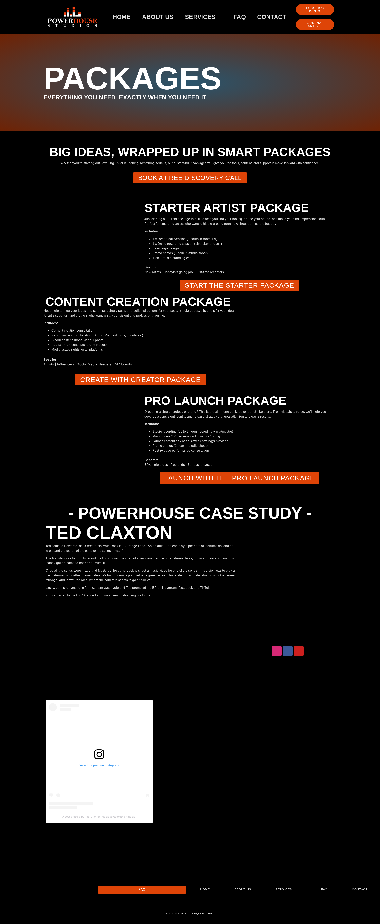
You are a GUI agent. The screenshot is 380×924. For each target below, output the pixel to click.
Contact (271, 17)
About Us (158, 17)
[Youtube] (299, 651)
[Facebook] (288, 651)
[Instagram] (277, 651)
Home (122, 17)
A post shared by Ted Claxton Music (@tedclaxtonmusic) (99, 816)
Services (200, 17)
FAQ (240, 17)
